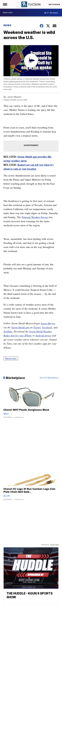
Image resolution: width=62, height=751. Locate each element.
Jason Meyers (48, 323)
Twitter (37, 327)
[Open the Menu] (4, 4)
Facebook (47, 327)
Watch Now (54, 4)
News (7, 25)
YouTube (7, 331)
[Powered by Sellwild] (54, 545)
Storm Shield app (20, 327)
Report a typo (11, 358)
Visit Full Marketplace (49, 378)
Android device (43, 335)
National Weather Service (35, 217)
